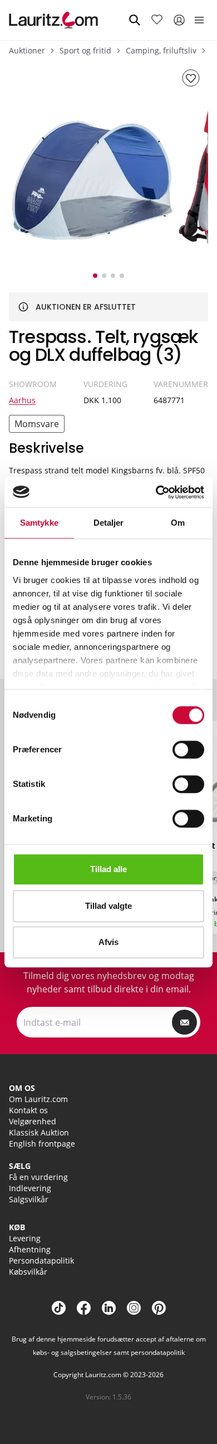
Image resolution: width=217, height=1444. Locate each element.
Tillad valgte (108, 906)
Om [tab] (178, 522)
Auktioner (27, 50)
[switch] (188, 749)
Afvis (108, 942)
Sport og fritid (85, 50)
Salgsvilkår (28, 1199)
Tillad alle (108, 869)
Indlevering (30, 1188)
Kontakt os (28, 1110)
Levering (25, 1238)
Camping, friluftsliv (161, 50)
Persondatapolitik (41, 1260)
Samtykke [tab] (39, 522)
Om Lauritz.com (38, 1099)
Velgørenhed (32, 1121)
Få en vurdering (38, 1177)
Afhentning (30, 1249)
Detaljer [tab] (108, 522)
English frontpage (42, 1143)
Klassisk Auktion (39, 1132)
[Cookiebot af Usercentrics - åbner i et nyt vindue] (156, 492)
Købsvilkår (28, 1271)
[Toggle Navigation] (199, 20)
